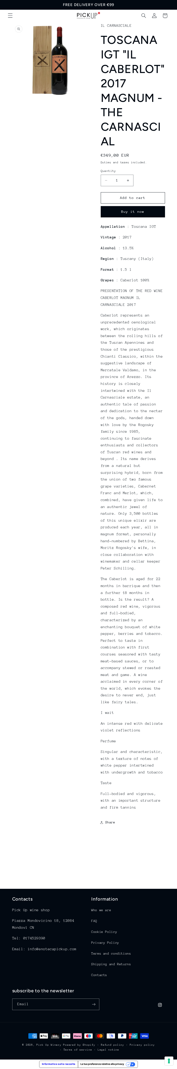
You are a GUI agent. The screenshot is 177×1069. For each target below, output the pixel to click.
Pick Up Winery (48, 1044)
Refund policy (112, 1044)
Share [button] (110, 822)
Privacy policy (142, 1044)
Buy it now (133, 211)
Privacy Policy (105, 942)
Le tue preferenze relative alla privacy (102, 1064)
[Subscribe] (93, 1004)
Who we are (101, 910)
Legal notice (108, 1049)
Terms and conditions (111, 953)
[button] (10, 15)
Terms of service (78, 1049)
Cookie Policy (104, 932)
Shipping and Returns (111, 964)
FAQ (94, 921)
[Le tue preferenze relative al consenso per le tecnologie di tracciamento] (169, 1061)
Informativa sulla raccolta (58, 1064)
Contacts (99, 975)
